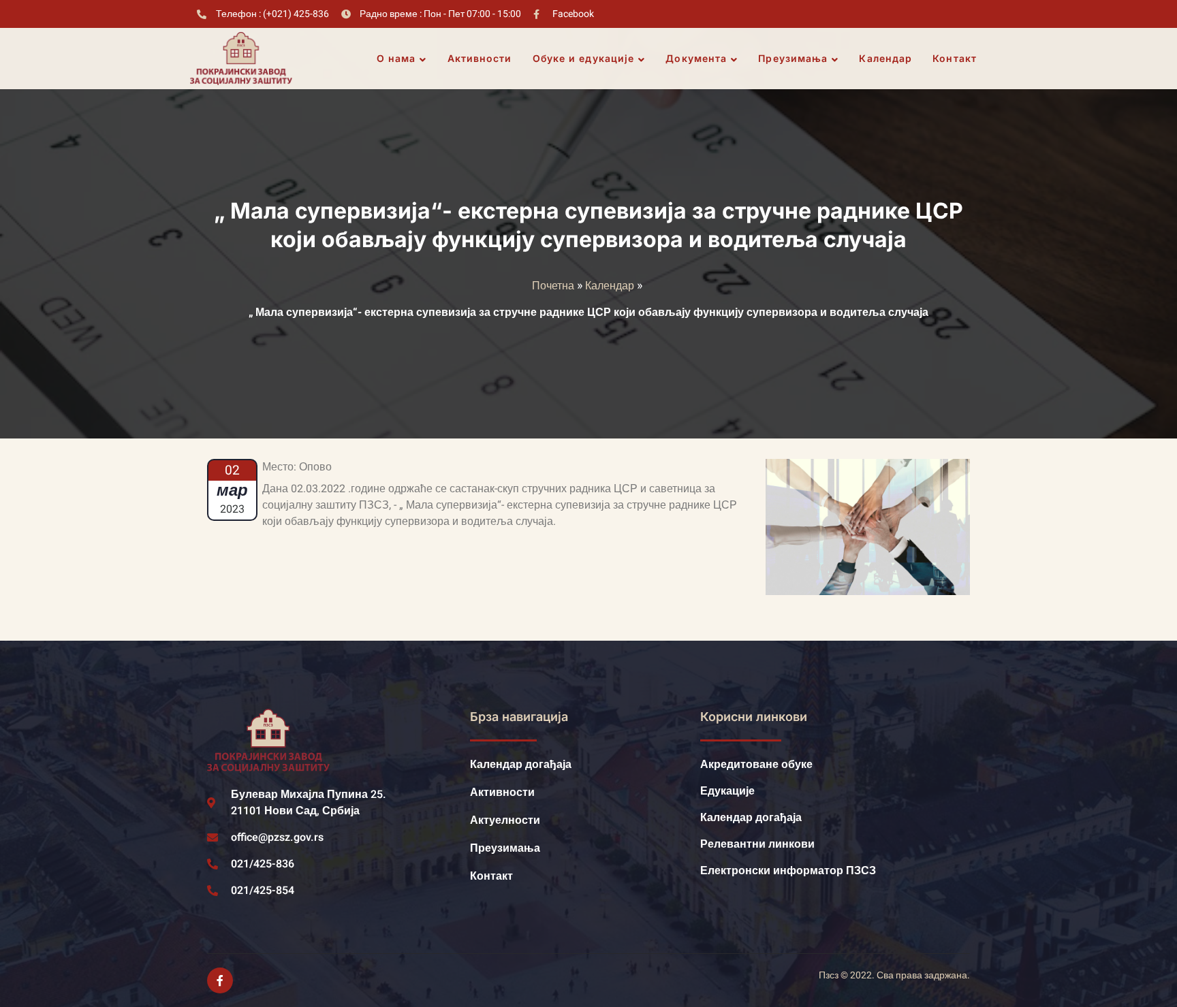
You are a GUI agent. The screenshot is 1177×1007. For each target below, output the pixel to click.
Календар (885, 58)
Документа (696, 58)
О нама (396, 58)
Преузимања (793, 58)
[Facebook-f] (220, 980)
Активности (480, 58)
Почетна (553, 286)
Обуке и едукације (584, 58)
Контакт (954, 58)
